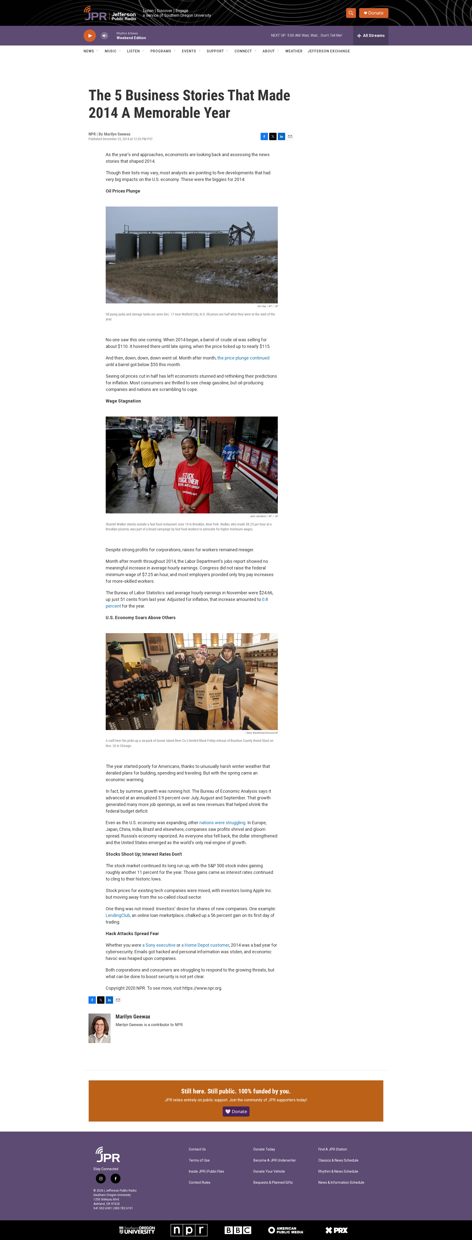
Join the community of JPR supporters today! (268, 1100)
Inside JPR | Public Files (206, 1171)
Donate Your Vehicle (269, 1171)
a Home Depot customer (205, 945)
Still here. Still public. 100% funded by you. (236, 1091)
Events (189, 51)
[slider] (112, 35)
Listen (133, 51)
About (269, 51)
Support (215, 51)
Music (111, 51)
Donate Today (264, 1149)
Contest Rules (199, 1182)
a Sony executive (159, 945)
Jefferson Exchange (329, 51)
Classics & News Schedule (338, 1160)
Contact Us (197, 1149)
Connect (243, 51)
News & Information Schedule (341, 1182)
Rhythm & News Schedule (338, 1171)
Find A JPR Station (332, 1149)
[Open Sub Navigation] (98, 51)
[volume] (104, 35)
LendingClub (118, 915)
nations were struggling (222, 822)
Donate (376, 12)
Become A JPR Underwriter (274, 1160)
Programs (160, 51)
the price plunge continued (243, 357)
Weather (294, 51)
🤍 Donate (236, 1111)
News (89, 51)
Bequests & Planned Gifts (273, 1182)
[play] (90, 36)
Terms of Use (199, 1160)
